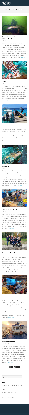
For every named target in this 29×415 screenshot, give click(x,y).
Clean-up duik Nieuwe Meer (9, 253)
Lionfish (4, 81)
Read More (24, 57)
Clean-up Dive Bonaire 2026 (9, 209)
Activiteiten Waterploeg (8, 341)
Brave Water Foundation (11, 410)
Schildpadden (6, 166)
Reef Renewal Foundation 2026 (10, 125)
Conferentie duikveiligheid (9, 296)
